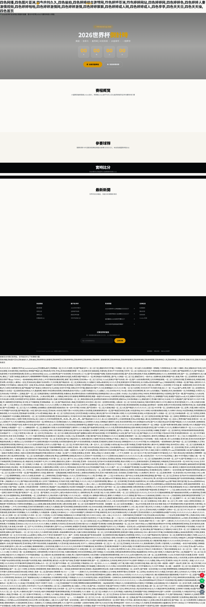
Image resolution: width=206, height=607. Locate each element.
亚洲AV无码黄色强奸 (36, 506)
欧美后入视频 (182, 484)
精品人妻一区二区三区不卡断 (156, 585)
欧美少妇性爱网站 (138, 396)
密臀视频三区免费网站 (180, 597)
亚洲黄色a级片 (43, 368)
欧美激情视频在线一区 (101, 410)
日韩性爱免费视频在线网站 (125, 552)
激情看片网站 (164, 444)
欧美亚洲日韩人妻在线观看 (61, 504)
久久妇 (101, 388)
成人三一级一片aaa (169, 388)
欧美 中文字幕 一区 (18, 472)
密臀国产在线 (16, 424)
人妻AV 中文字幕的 (180, 455)
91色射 (68, 554)
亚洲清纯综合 (16, 461)
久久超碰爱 (55, 506)
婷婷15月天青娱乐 (56, 430)
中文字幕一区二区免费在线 (164, 407)
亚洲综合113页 (21, 523)
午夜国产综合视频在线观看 (10, 560)
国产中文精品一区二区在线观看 (68, 563)
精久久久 (13, 583)
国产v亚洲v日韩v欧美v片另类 (136, 373)
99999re (151, 552)
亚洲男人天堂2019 (106, 464)
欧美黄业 (80, 453)
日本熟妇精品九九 (134, 399)
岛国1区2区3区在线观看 (140, 540)
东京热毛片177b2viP (35, 585)
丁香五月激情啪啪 (170, 549)
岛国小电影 (129, 563)
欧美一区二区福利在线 (168, 464)
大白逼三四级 (38, 404)
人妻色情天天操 (14, 588)
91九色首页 (105, 453)
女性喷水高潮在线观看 (196, 557)
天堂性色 (103, 371)
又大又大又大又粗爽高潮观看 (159, 492)
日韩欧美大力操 (111, 385)
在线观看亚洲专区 (22, 399)
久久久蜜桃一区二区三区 (91, 591)
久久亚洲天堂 (63, 543)
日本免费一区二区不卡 (171, 458)
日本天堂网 (154, 464)
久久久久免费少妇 (68, 368)
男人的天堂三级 (97, 492)
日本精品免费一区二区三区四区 (187, 413)
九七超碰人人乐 (103, 390)
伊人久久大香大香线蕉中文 (10, 396)
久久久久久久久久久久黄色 (38, 523)
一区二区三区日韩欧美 (131, 464)
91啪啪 (113, 571)
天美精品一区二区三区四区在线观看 (147, 416)
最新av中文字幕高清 (113, 478)
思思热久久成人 (125, 549)
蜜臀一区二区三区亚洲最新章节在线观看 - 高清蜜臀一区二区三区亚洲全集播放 (103, 504)
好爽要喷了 (125, 506)
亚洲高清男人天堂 (82, 436)
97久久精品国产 (177, 399)
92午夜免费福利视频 (175, 504)
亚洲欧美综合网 (155, 470)
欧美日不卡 (8, 421)
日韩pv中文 (160, 560)
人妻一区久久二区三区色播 (99, 444)
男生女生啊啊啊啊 (61, 455)
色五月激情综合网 (119, 512)
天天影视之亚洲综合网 (66, 523)
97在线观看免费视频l (53, 529)
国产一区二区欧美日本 (100, 560)
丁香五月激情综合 (135, 438)
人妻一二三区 (8, 404)
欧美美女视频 (70, 501)
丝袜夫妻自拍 (159, 583)
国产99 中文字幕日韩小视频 (113, 413)
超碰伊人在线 (5, 543)
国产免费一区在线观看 (76, 470)
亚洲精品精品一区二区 (48, 402)
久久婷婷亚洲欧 (46, 532)
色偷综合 (140, 402)
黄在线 (98, 413)
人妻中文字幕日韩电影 (87, 600)
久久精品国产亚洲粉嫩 (130, 467)
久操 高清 (11, 526)
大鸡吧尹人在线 (89, 458)
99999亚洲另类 (93, 447)
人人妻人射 (100, 478)
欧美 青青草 (135, 427)
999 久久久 (125, 554)
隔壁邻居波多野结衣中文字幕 (159, 523)
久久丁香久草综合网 (176, 453)
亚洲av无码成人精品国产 (43, 385)
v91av (101, 424)
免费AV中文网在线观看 (172, 404)
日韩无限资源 (138, 486)
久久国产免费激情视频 (78, 509)
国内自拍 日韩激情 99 (54, 571)
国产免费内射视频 (170, 424)
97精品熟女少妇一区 (88, 563)
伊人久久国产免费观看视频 (96, 540)
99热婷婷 (68, 526)
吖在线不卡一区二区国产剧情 (190, 574)
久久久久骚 (81, 501)
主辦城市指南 (75, 311)
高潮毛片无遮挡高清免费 (186, 580)
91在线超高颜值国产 (43, 580)
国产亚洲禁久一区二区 (95, 407)
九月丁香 (120, 563)
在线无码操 (21, 529)
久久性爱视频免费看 (99, 481)
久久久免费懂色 (32, 512)
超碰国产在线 (93, 424)
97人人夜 (91, 475)
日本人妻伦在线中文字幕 (152, 532)
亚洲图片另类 (132, 472)
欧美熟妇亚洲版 (111, 535)
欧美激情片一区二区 (132, 436)
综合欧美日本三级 (52, 436)
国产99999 (114, 585)
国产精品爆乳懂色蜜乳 (54, 605)
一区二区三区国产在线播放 (73, 574)
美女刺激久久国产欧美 (58, 495)
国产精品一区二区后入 (169, 419)
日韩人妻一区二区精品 (126, 597)
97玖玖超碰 (190, 526)
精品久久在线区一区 (7, 390)
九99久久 (62, 467)
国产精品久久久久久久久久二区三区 (140, 407)
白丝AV (77, 518)
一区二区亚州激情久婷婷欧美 (108, 470)
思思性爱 (19, 447)
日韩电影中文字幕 (92, 512)
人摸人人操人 (106, 515)
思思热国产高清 (185, 419)
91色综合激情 (53, 376)
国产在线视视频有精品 (185, 478)
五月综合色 (4, 393)
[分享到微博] (67, 242)
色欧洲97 (3, 455)
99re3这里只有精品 (127, 444)
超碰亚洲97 (139, 376)
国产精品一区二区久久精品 (155, 447)
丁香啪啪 (3, 427)
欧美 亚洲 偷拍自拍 (91, 371)
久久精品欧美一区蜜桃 (47, 512)
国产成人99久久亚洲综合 (45, 520)
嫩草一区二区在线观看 (175, 447)
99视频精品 (190, 390)
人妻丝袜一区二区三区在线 (126, 402)
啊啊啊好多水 (185, 416)
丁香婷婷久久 (188, 594)
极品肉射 (21, 438)
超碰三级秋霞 (183, 424)
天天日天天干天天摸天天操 (150, 388)
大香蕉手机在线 (99, 438)
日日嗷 (55, 382)
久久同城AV (41, 549)
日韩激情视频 (41, 569)
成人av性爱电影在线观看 (142, 526)
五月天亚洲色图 (81, 413)
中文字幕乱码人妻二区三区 (55, 537)
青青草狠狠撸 (26, 495)
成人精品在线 (28, 461)
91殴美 (109, 523)
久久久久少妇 (85, 481)
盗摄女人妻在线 (112, 574)
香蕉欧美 (69, 518)
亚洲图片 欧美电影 (33, 438)
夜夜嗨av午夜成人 (113, 438)
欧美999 (132, 557)
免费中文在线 (28, 424)
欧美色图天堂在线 (78, 569)
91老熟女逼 (115, 444)
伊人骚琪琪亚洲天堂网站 (12, 402)
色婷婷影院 (155, 419)
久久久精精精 (31, 407)
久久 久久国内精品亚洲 (130, 518)
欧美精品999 (31, 552)
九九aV (105, 379)
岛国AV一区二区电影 (23, 464)
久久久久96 (72, 495)
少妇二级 (134, 506)
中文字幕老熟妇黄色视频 (54, 379)
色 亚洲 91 (62, 470)
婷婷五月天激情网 (71, 396)
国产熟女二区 (178, 552)
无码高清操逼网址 (141, 470)
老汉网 (25, 402)
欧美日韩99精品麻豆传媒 (36, 453)
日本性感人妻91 (172, 571)
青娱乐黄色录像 (53, 569)
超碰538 (170, 402)
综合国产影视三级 (197, 588)
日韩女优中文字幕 (78, 388)
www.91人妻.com (15, 498)
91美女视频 (45, 396)
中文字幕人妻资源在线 (133, 600)
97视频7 (122, 585)
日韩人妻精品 (65, 594)
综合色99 (150, 571)
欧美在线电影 (5, 467)
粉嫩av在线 (172, 557)
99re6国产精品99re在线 (148, 467)
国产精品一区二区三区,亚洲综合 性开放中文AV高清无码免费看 (179, 475)
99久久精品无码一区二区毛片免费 (178, 583)
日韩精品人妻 (163, 436)
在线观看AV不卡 (30, 441)
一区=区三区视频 (132, 388)
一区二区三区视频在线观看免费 (43, 416)
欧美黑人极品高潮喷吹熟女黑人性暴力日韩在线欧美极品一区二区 (55, 399)
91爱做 (107, 407)
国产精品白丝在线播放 (36, 605)
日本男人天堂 (146, 385)
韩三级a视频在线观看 (16, 455)
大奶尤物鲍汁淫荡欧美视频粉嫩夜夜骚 (105, 554)
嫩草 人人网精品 (57, 396)
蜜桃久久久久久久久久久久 (129, 455)
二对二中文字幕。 (28, 470)
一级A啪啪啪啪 (27, 379)
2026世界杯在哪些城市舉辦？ (114, 324)
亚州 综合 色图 (170, 546)
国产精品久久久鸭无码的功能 (128, 450)
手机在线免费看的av (129, 458)
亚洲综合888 (76, 594)
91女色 (121, 433)
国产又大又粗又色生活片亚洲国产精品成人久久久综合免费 (173, 421)
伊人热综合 (10, 464)
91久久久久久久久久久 (35, 529)
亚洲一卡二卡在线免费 (57, 484)
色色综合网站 (38, 373)
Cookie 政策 (143, 318)
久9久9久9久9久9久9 (125, 424)
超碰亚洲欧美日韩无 (115, 498)
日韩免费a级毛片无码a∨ (71, 390)
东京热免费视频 (53, 419)
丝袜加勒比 (38, 597)
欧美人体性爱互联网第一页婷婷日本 (34, 486)
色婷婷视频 (126, 577)
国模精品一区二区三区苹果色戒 (102, 404)
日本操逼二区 (91, 486)
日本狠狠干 (94, 430)
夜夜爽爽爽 (71, 467)
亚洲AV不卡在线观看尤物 (166, 580)
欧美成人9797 (34, 566)
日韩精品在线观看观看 (26, 520)
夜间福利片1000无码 (169, 537)
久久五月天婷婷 (131, 413)
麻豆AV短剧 (127, 546)
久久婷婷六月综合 (175, 410)
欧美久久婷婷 (66, 447)
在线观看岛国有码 (66, 441)
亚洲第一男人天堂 (79, 447)
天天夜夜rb (38, 526)
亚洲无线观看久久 (145, 512)
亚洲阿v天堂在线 (142, 557)
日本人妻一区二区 (150, 554)
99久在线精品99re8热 (141, 421)
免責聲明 (142, 308)
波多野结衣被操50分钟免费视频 (106, 399)
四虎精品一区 (55, 368)
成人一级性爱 (83, 495)
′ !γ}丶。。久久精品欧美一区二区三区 (80, 597)
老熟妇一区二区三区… (161, 526)
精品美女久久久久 (13, 481)
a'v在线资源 (182, 557)
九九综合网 (199, 393)
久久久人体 (110, 501)
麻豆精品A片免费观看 (102, 376)
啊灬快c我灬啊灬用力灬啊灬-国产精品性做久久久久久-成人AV (84, 419)
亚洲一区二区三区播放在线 (189, 529)
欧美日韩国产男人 (183, 515)
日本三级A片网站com (139, 523)
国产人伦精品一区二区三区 (164, 413)
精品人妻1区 (145, 419)
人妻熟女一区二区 (21, 450)
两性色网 (46, 371)
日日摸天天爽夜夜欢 (88, 518)
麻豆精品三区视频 (73, 385)
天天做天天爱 (120, 404)
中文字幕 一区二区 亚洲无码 (52, 438)
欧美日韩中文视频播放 (16, 512)
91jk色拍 (55, 388)
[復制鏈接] (75, 242)
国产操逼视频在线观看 (95, 427)
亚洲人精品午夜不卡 (40, 498)
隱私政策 (142, 311)
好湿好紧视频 (189, 504)
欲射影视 (103, 512)
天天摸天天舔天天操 (80, 444)
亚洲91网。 (35, 396)
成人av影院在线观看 (56, 424)
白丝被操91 (145, 464)
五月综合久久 (184, 571)
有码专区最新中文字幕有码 (157, 453)
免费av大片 (41, 535)
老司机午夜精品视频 (85, 529)
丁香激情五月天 (166, 390)
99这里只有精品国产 (77, 486)
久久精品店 (31, 549)
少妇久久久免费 (27, 475)
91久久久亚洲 (114, 382)
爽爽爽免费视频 (187, 532)
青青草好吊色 (187, 404)
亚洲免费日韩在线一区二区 (185, 433)
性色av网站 (22, 549)
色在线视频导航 (126, 421)
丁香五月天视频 (88, 594)
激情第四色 (17, 509)
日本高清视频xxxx (117, 447)
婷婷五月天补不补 (125, 560)
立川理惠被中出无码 (99, 557)
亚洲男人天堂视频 (162, 543)
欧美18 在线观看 (86, 410)
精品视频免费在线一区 (106, 600)
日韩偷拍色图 (42, 458)
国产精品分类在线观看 (29, 481)
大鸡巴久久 (200, 390)
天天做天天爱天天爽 (83, 588)
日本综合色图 (97, 506)
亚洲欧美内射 (49, 509)
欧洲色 (140, 413)
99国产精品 (74, 481)
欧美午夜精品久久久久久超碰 (144, 560)
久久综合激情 (109, 552)
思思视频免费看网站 (122, 427)
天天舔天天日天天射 (78, 416)
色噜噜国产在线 (162, 396)
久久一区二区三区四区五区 (85, 520)
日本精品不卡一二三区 (8, 433)
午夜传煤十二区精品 (17, 393)
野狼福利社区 (107, 520)
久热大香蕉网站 (19, 421)
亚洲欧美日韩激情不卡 (113, 546)
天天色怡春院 (75, 591)
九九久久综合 (182, 546)
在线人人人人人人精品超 (106, 563)
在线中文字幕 (65, 388)
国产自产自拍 (67, 560)
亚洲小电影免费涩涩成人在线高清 (113, 472)
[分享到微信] (202, 580)
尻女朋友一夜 (16, 467)
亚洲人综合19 (137, 549)
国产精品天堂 (23, 410)
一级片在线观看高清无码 (134, 447)
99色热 (146, 393)
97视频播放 (148, 583)
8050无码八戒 (91, 402)
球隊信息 (98, 3)
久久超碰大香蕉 (167, 506)
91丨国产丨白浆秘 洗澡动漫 (75, 535)
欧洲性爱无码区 (147, 427)
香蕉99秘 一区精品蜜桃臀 (56, 472)
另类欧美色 (176, 495)
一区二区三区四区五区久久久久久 (134, 492)
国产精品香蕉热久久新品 (36, 472)
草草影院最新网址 (157, 393)
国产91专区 (172, 577)
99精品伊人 (182, 537)
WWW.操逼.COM (193, 472)
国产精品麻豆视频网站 (190, 470)
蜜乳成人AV (57, 560)
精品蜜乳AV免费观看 (126, 535)
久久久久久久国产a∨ (45, 574)
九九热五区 (61, 597)
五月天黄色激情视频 (112, 532)
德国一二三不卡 (117, 453)
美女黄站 (146, 529)
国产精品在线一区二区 (67, 382)
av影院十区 (128, 498)
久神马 (198, 577)
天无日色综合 (70, 424)
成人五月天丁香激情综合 (48, 481)
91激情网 (53, 523)
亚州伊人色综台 (178, 602)
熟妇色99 (18, 577)
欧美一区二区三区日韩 (17, 515)
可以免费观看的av (158, 484)
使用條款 (142, 315)
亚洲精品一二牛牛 (9, 506)
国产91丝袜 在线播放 (81, 430)
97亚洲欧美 (29, 583)
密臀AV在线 (135, 385)
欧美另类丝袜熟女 (23, 390)
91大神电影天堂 (79, 515)
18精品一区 (158, 424)
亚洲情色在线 (190, 379)
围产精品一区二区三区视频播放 (185, 441)
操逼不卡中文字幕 (98, 605)
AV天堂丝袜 (148, 413)
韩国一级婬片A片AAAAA (101, 396)
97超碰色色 (74, 464)
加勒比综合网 (181, 489)
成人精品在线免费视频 (158, 557)
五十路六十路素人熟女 (179, 368)
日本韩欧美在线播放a (171, 532)
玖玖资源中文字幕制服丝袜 (83, 546)
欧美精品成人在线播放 (82, 605)
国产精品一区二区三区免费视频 (184, 600)
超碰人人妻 (49, 600)
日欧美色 (25, 540)
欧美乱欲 (72, 455)
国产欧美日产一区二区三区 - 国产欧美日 (34, 492)
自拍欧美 (195, 566)
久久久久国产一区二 (112, 467)
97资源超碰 (10, 523)
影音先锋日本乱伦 (146, 588)
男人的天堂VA (101, 458)
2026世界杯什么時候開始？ (117, 309)
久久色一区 (99, 597)
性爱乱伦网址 (137, 393)
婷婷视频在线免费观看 (186, 577)
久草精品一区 (180, 382)
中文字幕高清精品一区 (34, 554)
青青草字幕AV (122, 571)
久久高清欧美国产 (88, 478)
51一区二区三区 (116, 543)
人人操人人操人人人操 (92, 484)
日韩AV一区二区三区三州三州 (178, 509)
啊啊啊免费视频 (85, 396)
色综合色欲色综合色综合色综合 (69, 489)
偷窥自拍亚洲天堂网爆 (196, 464)
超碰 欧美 (46, 504)
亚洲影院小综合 (172, 560)
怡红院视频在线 (60, 385)
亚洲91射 (184, 438)
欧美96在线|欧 (65, 376)
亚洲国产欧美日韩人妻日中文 (147, 444)
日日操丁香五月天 (145, 506)
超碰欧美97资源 (49, 427)
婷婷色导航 (51, 475)
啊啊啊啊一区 (200, 453)
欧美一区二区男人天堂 (184, 407)
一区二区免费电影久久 (40, 495)
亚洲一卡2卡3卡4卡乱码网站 (161, 455)
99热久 (137, 535)
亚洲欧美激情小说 (182, 450)
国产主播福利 (195, 450)
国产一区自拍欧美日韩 (75, 537)
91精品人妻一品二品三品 (97, 509)
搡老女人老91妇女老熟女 (131, 478)
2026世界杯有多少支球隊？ (117, 314)
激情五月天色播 (110, 424)
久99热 (66, 509)
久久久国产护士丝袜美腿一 (72, 602)
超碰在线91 (60, 461)
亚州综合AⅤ (186, 540)
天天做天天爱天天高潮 (182, 554)
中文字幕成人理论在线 (135, 585)
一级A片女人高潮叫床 (153, 376)
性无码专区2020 (83, 467)
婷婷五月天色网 (9, 537)
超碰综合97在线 (195, 368)
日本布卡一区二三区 (177, 436)
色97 (109, 512)
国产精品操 (26, 396)
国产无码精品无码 (9, 529)
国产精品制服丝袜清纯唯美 (104, 529)
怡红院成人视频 (109, 537)
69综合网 (58, 509)
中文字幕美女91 (145, 566)
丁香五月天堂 (89, 574)
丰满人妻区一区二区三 (166, 501)
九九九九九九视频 (51, 404)
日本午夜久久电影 (147, 450)
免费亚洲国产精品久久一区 (82, 376)
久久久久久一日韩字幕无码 (123, 515)
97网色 (196, 532)
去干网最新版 (34, 402)
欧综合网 (72, 433)
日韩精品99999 (153, 591)
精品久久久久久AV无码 (171, 540)
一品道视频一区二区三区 (181, 566)
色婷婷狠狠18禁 (174, 373)
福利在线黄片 (20, 518)
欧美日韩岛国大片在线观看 (47, 441)
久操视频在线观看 (117, 396)
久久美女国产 (132, 512)
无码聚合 (111, 458)
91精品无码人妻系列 (149, 436)
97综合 (110, 557)
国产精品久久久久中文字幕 (150, 433)
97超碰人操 (192, 455)
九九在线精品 (175, 543)
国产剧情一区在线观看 (149, 569)
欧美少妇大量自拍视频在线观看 (22, 501)
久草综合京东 (147, 478)
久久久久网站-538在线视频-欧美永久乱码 (121, 566)
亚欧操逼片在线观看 (27, 413)
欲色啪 (118, 458)
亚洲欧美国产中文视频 (68, 583)
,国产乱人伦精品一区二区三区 (122, 376)
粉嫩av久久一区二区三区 (45, 563)
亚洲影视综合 (81, 475)
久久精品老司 (8, 450)
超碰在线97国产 (92, 388)
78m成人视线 (126, 390)
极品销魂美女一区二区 (111, 489)
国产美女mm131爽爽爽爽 (144, 495)
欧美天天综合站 (115, 441)
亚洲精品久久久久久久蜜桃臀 (113, 436)
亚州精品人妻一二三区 (104, 475)
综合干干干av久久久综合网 (16, 574)
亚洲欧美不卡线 (140, 515)
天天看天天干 (13, 566)
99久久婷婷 (145, 410)
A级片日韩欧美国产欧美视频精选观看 (55, 591)
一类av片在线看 (140, 504)
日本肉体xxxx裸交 (143, 484)
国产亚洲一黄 (178, 393)
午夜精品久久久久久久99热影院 (80, 577)
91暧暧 (156, 430)
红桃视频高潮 (125, 419)
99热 (53, 371)
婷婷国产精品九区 (35, 371)
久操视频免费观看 (56, 393)
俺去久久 (124, 438)
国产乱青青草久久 (41, 424)
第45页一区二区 (73, 404)
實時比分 (108, 3)
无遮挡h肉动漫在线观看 (115, 373)
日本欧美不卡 (39, 461)
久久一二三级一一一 (71, 571)
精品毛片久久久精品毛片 (15, 554)
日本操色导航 (13, 371)
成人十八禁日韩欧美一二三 (24, 580)
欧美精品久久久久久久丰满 (115, 388)
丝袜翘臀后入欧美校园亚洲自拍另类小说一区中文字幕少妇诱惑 (61, 407)
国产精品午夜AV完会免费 (95, 501)
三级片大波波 (29, 489)
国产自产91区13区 (132, 433)
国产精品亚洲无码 (118, 410)
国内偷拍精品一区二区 (121, 523)
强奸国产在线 (95, 436)
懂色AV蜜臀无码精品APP (67, 549)
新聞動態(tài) (118, 3)
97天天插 (175, 385)
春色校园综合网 (87, 399)
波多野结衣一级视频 (155, 404)
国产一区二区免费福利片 (190, 373)
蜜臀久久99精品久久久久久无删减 (121, 495)
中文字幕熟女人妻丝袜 (14, 385)
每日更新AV (99, 546)
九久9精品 (55, 594)
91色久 (36, 532)
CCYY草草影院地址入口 (193, 602)
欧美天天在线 (97, 489)
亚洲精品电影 (155, 461)
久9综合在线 (40, 489)
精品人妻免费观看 (45, 560)
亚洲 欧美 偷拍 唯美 (74, 484)
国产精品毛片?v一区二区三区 (87, 368)
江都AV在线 (86, 489)
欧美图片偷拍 (188, 585)
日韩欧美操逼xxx (77, 421)
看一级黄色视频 (186, 385)
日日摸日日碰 (140, 563)
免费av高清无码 (102, 382)
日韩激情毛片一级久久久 (96, 498)
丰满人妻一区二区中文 (34, 433)
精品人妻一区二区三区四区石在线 (61, 413)
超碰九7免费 (192, 535)
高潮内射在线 (181, 535)
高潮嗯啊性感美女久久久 (157, 373)
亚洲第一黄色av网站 (92, 453)
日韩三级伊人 (119, 520)
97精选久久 (118, 583)
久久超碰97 (91, 382)
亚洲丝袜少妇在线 (55, 410)
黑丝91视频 (125, 461)
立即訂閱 (120, 341)
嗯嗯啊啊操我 (15, 475)
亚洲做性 (126, 543)
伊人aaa (171, 450)
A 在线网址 (44, 430)
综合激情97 (45, 478)
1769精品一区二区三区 (123, 368)
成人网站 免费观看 (140, 498)
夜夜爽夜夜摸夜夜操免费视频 (192, 430)
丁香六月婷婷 (126, 605)
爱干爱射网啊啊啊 (54, 447)
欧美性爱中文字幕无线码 (130, 382)
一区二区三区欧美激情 (193, 444)
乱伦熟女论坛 (91, 470)
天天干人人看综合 (87, 543)
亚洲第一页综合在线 (88, 461)
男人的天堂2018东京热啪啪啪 (164, 478)
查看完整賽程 (94, 64)
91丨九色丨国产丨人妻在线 (163, 520)
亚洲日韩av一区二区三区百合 (90, 379)
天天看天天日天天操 (56, 552)
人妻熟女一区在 (20, 382)
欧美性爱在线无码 (181, 506)
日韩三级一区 (127, 416)
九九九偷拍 (61, 566)
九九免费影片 (143, 472)
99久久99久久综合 (93, 515)
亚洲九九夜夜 (190, 447)
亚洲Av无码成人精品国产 (125, 484)
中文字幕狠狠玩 (112, 433)
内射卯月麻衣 (150, 402)
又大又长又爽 (21, 535)
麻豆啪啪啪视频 (132, 404)
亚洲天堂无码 (195, 523)
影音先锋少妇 (181, 472)
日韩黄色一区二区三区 (130, 489)
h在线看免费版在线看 (158, 410)
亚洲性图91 (35, 478)
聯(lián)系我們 (165, 351)
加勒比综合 (53, 470)
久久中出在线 (13, 413)
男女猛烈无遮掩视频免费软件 (74, 540)
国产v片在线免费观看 (82, 441)
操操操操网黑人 (39, 546)
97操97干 (147, 594)
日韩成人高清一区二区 (36, 571)
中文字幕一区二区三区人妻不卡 (61, 458)
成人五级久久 (41, 419)
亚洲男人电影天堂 (26, 597)
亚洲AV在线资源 (195, 438)
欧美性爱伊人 (113, 419)
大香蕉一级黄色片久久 (72, 450)
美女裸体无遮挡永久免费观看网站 (85, 393)
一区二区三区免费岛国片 (34, 455)
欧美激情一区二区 (102, 543)
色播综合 (67, 393)
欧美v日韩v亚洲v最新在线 (161, 600)
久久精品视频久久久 (193, 436)
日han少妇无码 (124, 574)
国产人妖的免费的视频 (140, 379)
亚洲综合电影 (151, 509)
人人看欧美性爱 (198, 540)
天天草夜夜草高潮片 (105, 580)
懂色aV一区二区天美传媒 (117, 481)
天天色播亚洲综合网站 (141, 546)
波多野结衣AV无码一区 (34, 421)
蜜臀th (8, 532)
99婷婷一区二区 (114, 540)
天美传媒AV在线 (56, 450)
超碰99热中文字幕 (106, 368)
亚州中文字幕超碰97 (48, 566)
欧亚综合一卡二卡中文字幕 (31, 588)
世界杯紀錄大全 (76, 318)
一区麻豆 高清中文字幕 (9, 492)
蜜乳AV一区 (4, 583)
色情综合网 (49, 455)
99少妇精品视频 (153, 441)
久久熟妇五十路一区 (17, 552)
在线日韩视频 (137, 390)
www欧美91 (31, 535)
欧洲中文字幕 (167, 486)
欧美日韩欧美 (136, 577)
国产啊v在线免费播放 (144, 597)
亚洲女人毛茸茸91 (35, 602)
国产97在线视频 (64, 373)
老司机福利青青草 (121, 557)
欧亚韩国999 (100, 574)
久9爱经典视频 (21, 602)
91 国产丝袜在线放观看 (89, 464)
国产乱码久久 (52, 549)
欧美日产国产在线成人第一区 (120, 379)
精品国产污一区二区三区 (193, 552)
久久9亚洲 (7, 424)
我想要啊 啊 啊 (134, 537)
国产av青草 (182, 388)
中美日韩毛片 (157, 549)
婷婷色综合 (48, 421)
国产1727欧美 (70, 453)
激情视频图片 (9, 602)
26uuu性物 (78, 458)
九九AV (170, 554)
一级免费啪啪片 (166, 441)
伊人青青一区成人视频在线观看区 (189, 501)
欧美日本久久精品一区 (55, 453)
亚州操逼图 (90, 566)
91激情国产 (161, 509)
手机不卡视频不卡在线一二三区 (47, 583)
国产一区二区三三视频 (18, 569)
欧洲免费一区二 (40, 475)
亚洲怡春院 (182, 464)
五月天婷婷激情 (111, 597)
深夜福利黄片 (49, 526)
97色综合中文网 (168, 433)
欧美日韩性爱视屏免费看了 (192, 495)
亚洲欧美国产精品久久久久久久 (18, 478)
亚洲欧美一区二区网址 (136, 571)
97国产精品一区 (14, 486)
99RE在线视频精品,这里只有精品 (90, 552)
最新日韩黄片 (18, 489)
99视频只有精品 (124, 385)
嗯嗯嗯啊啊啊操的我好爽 (117, 509)
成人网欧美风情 (156, 540)
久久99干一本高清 (176, 585)
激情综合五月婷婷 (127, 470)
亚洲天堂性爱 (180, 402)
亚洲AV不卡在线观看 (115, 371)
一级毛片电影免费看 (189, 543)
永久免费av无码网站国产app (152, 382)
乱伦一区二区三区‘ (185, 549)
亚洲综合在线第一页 (177, 461)
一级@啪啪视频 (108, 583)
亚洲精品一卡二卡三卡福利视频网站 (31, 436)
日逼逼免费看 (52, 543)
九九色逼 (21, 583)
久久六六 (105, 455)
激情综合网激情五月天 (90, 472)
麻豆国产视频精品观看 (196, 537)
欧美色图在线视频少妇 (82, 506)
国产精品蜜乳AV (157, 529)
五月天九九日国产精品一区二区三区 (58, 444)
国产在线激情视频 (9, 520)
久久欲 (106, 492)
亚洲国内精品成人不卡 (160, 594)
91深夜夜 (147, 486)
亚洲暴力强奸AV (157, 399)
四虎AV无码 (195, 515)
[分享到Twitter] (71, 242)
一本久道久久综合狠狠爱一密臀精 (146, 368)
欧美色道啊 (56, 602)
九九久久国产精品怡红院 (150, 535)
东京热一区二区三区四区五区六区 (137, 371)
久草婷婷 (58, 574)
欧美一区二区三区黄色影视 (95, 549)
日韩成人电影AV (20, 453)
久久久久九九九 (137, 574)
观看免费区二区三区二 (52, 585)
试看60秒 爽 (48, 554)
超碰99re (122, 399)
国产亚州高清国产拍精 (96, 373)
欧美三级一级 (188, 563)
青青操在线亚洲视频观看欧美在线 (168, 518)
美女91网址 (104, 447)
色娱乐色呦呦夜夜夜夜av (87, 580)
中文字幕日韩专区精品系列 (24, 563)
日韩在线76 (46, 388)
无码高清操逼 (15, 540)
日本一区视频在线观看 (106, 402)
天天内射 (197, 563)
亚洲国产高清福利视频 (82, 560)
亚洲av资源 (135, 419)
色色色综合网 (74, 543)
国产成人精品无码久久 (72, 438)
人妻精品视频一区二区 (33, 427)
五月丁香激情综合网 (30, 577)
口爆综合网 (100, 566)
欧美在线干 (25, 376)
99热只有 (189, 461)
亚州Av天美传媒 (80, 498)
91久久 (133, 461)
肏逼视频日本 (140, 481)
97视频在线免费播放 (24, 504)
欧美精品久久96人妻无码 (168, 467)
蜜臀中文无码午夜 (197, 396)
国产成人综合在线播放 (68, 580)
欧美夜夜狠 (27, 498)
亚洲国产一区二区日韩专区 (170, 430)
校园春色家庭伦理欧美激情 (168, 574)
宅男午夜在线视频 (39, 543)
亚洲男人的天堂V (6, 382)
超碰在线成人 (29, 447)
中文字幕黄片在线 (49, 588)
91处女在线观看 (146, 430)
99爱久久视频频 (161, 450)
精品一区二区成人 (114, 416)
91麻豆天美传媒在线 (13, 388)
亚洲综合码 (31, 382)
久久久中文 (156, 486)
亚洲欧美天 (80, 402)
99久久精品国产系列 (197, 424)
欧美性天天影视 (63, 464)
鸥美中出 (19, 444)
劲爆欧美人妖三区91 (116, 588)
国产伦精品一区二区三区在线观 (155, 577)
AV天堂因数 (32, 574)
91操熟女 (91, 413)
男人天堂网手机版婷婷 (80, 554)
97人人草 (189, 402)
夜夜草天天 (68, 605)
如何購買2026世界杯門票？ (115, 319)
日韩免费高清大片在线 (111, 506)
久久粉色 (156, 506)
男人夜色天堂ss (58, 501)
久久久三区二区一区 (7, 591)
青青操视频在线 (93, 526)
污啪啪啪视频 (169, 382)
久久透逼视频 (36, 390)
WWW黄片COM (122, 537)
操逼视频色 (66, 585)
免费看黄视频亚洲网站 (180, 523)
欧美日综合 (114, 455)
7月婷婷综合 (55, 478)
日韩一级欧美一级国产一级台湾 (169, 563)
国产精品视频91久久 (185, 371)
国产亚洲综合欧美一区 (96, 535)
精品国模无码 (141, 552)
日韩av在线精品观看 (99, 588)
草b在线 (14, 549)
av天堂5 (185, 518)
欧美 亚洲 (16, 470)
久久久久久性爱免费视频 (33, 444)
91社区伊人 (55, 492)
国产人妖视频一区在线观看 (170, 591)
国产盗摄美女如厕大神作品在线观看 (91, 433)
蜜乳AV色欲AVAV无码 (68, 492)
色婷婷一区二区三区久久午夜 (135, 453)
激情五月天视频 (42, 470)
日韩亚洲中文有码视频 (107, 450)
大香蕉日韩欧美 (71, 552)
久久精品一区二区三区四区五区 (44, 464)
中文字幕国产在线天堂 (8, 410)
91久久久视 (109, 427)
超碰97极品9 (92, 416)
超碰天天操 (152, 498)
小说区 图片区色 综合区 (38, 410)
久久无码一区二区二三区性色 (38, 515)
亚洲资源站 (27, 543)
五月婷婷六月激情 (182, 588)
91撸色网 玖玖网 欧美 (187, 467)
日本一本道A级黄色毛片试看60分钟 (23, 458)
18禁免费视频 (42, 552)
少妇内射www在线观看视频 (16, 600)
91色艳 (136, 475)
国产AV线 (6, 549)
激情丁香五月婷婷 (71, 379)
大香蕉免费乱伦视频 (50, 467)
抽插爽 (127, 396)
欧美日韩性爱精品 (147, 475)
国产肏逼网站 (189, 393)
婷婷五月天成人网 (131, 588)
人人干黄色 (45, 594)
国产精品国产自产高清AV (31, 388)
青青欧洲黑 (200, 379)
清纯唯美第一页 (179, 390)
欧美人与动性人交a (124, 393)
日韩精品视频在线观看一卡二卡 (190, 569)
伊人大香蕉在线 (22, 591)
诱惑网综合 (23, 371)
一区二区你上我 (112, 549)
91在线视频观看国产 (63, 427)
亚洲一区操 (28, 385)
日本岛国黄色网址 (13, 495)
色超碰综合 (68, 515)
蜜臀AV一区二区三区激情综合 (145, 501)
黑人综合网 (145, 455)
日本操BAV (61, 512)
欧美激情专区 (81, 424)
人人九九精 (4, 552)
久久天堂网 (144, 602)
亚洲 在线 (12, 436)
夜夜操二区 (119, 529)
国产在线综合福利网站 (8, 484)
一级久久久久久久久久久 (38, 557)
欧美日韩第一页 (169, 472)
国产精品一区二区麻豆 (170, 416)
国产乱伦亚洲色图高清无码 (33, 509)
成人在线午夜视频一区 (133, 529)
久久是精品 (47, 602)
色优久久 (80, 455)
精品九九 (146, 600)
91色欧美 (94, 441)
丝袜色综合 (138, 532)
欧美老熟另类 (171, 484)
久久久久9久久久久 (182, 520)
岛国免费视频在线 (41, 484)
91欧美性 (168, 393)
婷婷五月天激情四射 (107, 430)
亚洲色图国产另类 (97, 467)
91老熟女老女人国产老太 (123, 475)
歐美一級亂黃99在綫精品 (164, 605)
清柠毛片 (100, 486)
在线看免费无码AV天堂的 (133, 583)
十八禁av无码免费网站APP (146, 580)
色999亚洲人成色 (177, 444)
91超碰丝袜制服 (126, 486)
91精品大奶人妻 (150, 574)
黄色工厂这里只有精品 (11, 376)
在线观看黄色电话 (21, 557)
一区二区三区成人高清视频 (58, 557)
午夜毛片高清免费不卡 (55, 535)
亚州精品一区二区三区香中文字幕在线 (25, 594)
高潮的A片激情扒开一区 (143, 424)
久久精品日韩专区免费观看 (164, 588)
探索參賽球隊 (114, 64)
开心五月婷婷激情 (178, 526)
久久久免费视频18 (69, 529)
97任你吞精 (147, 438)
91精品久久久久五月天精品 (112, 591)
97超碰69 (167, 529)
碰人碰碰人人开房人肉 (80, 585)
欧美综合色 (81, 382)
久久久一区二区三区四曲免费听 (150, 458)
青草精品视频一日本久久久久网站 (126, 602)
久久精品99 (167, 552)
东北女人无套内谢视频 (191, 486)
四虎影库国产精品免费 (148, 489)
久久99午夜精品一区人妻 (161, 566)
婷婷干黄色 (120, 600)
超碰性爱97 (146, 399)
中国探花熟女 (8, 557)
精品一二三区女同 (168, 515)
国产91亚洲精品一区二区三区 (14, 407)
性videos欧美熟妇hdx (196, 481)
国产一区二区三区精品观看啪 (37, 393)
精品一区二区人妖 (118, 407)
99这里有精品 (188, 410)
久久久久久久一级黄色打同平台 (12, 368)
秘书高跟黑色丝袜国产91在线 (164, 512)
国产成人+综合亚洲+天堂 (99, 585)
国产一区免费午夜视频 (56, 518)
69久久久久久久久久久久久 (124, 580)
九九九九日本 (197, 427)
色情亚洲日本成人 (74, 472)
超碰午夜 (148, 520)
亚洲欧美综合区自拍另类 (32, 467)
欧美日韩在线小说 (157, 546)
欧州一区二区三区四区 (161, 597)
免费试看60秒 (87, 438)
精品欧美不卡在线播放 (11, 416)
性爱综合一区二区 (168, 535)
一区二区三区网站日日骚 (174, 379)
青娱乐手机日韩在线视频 (51, 390)
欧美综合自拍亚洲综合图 (17, 571)
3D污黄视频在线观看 (59, 577)
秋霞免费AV (189, 453)
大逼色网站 (127, 591)
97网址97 (147, 549)
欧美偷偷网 (177, 486)
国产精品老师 (16, 543)
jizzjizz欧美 (37, 504)
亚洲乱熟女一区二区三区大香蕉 (56, 433)
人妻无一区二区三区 (26, 484)
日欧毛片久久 (39, 537)
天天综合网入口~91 (79, 373)
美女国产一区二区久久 (136, 509)
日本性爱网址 (146, 537)
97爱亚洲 (21, 433)
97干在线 (117, 464)
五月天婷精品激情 (157, 379)
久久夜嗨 (62, 404)
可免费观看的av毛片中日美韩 (92, 385)
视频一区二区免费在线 (195, 388)
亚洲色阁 (130, 481)
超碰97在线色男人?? (44, 382)
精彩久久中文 (161, 402)
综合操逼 (142, 404)
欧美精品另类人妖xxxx (107, 393)
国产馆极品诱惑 (176, 594)
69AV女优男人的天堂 (36, 600)
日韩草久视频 (115, 492)
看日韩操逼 (23, 566)
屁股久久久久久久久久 (63, 546)
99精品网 (164, 461)
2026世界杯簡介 (76, 308)
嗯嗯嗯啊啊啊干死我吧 (39, 376)
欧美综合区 (68, 430)
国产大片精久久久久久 (163, 427)
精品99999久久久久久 (93, 537)
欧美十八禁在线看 (73, 461)
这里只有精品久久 (89, 390)
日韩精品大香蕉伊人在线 (109, 421)
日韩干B (98, 602)
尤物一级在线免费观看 (195, 489)
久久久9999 (8, 563)
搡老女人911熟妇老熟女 (23, 404)
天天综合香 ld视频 (7, 399)
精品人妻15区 (151, 563)
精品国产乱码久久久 (108, 526)
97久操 (99, 518)
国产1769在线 (34, 591)
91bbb (196, 461)
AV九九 (57, 600)
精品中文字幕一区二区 (166, 498)
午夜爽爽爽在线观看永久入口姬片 (164, 371)
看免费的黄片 (149, 543)
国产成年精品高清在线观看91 (41, 540)
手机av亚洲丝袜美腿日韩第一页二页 (69, 371)
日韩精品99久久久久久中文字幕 (134, 441)
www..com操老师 (50, 373)
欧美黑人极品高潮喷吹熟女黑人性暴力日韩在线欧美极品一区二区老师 (112, 569)
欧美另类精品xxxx (108, 484)
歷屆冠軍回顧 (75, 315)
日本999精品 (22, 506)
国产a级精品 (4, 540)
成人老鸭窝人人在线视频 (161, 385)
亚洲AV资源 (125, 540)
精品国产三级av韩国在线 (58, 486)
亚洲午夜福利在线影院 (24, 537)
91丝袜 (167, 399)
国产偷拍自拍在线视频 (179, 492)
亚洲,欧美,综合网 (153, 515)
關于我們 (130, 3)
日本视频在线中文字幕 (124, 501)
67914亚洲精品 (42, 413)
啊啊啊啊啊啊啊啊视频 (43, 501)
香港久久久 (84, 571)
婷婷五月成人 (38, 379)
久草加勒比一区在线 (124, 526)
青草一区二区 (199, 549)
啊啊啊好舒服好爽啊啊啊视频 (89, 583)
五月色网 (113, 560)
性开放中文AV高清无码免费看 (108, 461)
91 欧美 (81, 549)
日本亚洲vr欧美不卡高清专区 (143, 605)
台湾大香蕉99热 (136, 554)
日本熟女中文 (115, 390)
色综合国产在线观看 (29, 560)
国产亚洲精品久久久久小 (190, 458)
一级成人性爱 (158, 438)
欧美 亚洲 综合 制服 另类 (156, 504)
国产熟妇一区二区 (112, 486)
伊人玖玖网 (183, 560)
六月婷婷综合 (165, 368)
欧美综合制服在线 (147, 518)
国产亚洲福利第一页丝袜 (134, 520)
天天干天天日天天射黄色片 (28, 430)
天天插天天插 (41, 447)
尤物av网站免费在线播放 (76, 566)
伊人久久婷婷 (50, 461)
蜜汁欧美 (158, 552)
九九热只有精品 (57, 515)
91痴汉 (47, 506)
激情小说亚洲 (199, 407)
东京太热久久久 (137, 543)
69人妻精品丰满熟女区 (98, 495)
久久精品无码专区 (189, 591)
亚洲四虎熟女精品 (113, 605)
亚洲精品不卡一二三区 (166, 489)
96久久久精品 (159, 571)
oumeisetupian (31, 368)
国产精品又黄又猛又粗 (178, 481)
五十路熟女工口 (17, 441)
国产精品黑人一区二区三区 (22, 532)
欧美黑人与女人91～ (163, 495)
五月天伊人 (84, 404)
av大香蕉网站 (194, 492)
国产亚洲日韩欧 (67, 506)
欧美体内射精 (88, 602)
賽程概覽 (89, 3)
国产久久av (59, 526)
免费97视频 (21, 419)
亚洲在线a (31, 419)
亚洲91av (28, 373)
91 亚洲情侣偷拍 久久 (62, 421)
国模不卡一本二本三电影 (185, 498)
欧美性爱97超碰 (127, 532)
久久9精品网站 (44, 577)
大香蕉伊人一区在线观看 (171, 470)
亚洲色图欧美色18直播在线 (160, 602)
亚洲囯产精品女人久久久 (65, 475)
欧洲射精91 (57, 540)
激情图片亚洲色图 (79, 526)
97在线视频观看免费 (15, 373)
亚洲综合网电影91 (63, 416)
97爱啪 (193, 571)
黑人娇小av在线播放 (151, 390)
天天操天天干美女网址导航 (39, 450)
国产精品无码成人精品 (66, 402)
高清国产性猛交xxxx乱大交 (179, 396)
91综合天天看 (107, 602)
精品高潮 (192, 506)
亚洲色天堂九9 (81, 523)
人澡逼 (190, 560)
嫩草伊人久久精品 (79, 427)
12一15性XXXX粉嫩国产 (75, 512)
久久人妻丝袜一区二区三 (70, 478)
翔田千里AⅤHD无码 (71, 410)
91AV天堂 (162, 569)
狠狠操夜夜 (25, 416)
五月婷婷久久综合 (92, 421)
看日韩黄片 (102, 416)
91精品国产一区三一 (15, 427)
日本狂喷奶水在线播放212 (99, 571)
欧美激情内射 (59, 554)
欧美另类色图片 (143, 461)
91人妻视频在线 (83, 492)
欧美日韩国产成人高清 (170, 376)
